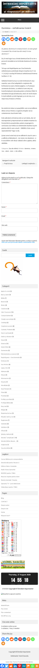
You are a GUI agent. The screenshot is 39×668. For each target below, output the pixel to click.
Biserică (3, 301)
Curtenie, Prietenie (7, 329)
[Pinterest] (20, 39)
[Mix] (29, 39)
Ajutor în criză (5, 291)
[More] (4, 43)
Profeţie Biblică (6, 402)
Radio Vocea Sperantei (8, 469)
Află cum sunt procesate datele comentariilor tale (18, 242)
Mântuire (4, 371)
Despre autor (5, 505)
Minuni (3, 375)
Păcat (3, 392)
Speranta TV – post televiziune (10, 483)
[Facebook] (4, 39)
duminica (27, 148)
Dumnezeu (4, 350)
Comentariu (6, 182)
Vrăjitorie (4, 444)
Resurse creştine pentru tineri (10, 476)
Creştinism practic (6, 326)
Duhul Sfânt (4, 347)
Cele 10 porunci (6, 312)
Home (3, 512)
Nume (4, 207)
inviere (33, 148)
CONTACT (4, 501)
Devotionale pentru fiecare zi (10, 462)
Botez (3, 305)
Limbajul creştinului (29, 163)
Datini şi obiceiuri (6, 336)
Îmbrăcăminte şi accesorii (9, 354)
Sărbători (4, 427)
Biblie (3, 298)
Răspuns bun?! (5, 515)
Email (4, 216)
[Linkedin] (16, 39)
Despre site (4, 508)
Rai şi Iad (4, 406)
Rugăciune (4, 420)
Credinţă (3, 322)
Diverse (3, 343)
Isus (3, 151)
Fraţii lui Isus (7, 163)
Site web (4, 225)
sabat (7, 151)
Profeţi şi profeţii (6, 399)
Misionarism (5, 378)
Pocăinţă (4, 395)
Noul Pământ (5, 389)
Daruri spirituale (6, 333)
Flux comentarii (6, 612)
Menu (19, 20)
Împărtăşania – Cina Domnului (10, 357)
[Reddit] (12, 39)
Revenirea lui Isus (6, 413)
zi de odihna (18, 151)
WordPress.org (6, 616)
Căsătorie (4, 308)
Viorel (6, 32)
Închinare (4, 361)
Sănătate (4, 423)
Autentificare (5, 605)
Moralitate (4, 385)
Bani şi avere (5, 294)
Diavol (3, 340)
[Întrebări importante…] (19, 13)
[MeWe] (25, 39)
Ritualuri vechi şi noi (7, 416)
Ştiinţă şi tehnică (6, 434)
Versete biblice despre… (8, 441)
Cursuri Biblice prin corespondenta (12, 459)
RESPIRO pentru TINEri (8, 473)
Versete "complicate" (7, 437)
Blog (2, 498)
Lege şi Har (4, 368)
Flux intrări (4, 609)
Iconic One (9, 662)
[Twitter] (8, 39)
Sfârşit (3, 430)
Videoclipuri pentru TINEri (9, 487)
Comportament (6, 315)
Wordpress (29, 662)
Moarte (3, 382)
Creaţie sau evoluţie (7, 319)
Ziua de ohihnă (13, 148)
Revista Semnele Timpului (9, 480)
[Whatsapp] (33, 39)
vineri (11, 151)
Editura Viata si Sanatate (8, 466)
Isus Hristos (4, 364)
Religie (3, 409)
